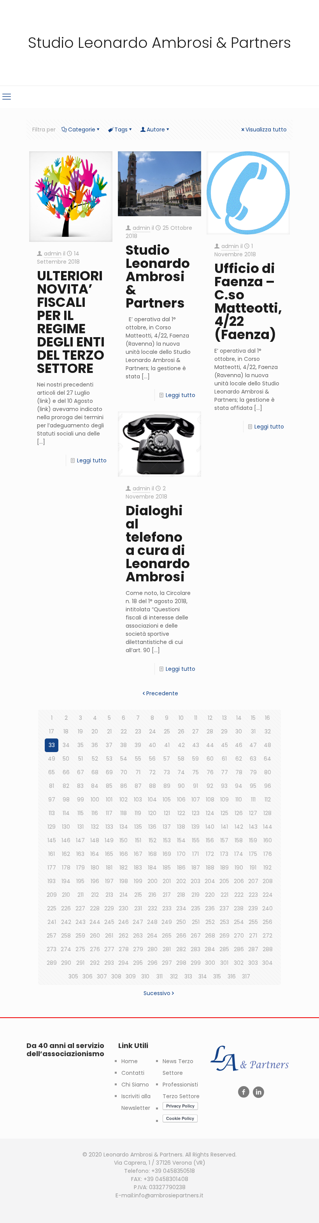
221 (224, 895)
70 (123, 772)
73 (166, 772)
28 (210, 731)
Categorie (81, 129)
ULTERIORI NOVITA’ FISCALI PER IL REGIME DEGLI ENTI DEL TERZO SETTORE (71, 322)
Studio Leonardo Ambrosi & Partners (159, 42)
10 (181, 718)
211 (80, 895)
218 (181, 895)
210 (66, 895)
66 (66, 772)
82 (66, 786)
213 (109, 895)
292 (95, 963)
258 (66, 936)
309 (131, 976)
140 (209, 827)
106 (181, 799)
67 (80, 772)
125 (224, 813)
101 (109, 799)
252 (210, 922)
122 (181, 813)
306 (87, 976)
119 (138, 813)
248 (152, 922)
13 (224, 718)
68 (94, 772)
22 (124, 731)
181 (109, 867)
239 (253, 908)
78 (238, 772)
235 (195, 908)
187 (195, 867)
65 (51, 772)
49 (51, 759)
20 (94, 731)
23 (138, 731)
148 (94, 840)
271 (253, 936)
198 (123, 881)
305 (73, 976)
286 (239, 949)
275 (80, 949)
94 (238, 786)
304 (267, 963)
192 (267, 867)
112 (268, 799)
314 (202, 976)
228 (95, 908)
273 (51, 949)
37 (109, 745)
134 (123, 827)
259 (80, 936)
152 (152, 840)
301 (224, 963)
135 (138, 827)
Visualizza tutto (266, 129)
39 (138, 745)
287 (253, 949)
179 (80, 867)
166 (123, 854)
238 (239, 908)
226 (66, 908)
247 (138, 922)
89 (166, 786)
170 (181, 854)
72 (152, 772)
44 (210, 745)
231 (138, 908)
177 (51, 867)
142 (239, 827)
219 (195, 895)
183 (138, 867)
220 (210, 895)
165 (109, 854)
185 (167, 867)
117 (109, 813)
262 (123, 936)
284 (210, 949)
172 (210, 854)
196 (95, 881)
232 (152, 908)
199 (138, 881)
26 (181, 731)
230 (123, 908)
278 (124, 949)
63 (253, 759)
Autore (156, 129)
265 (167, 936)
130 (66, 827)
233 (167, 908)
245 (109, 922)
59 (195, 759)
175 (253, 854)
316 (232, 976)
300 (210, 963)
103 (138, 799)
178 (66, 867)
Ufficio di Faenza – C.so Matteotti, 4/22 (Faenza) (248, 301)
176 (267, 854)
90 (181, 786)
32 (268, 731)
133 (109, 827)
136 (152, 827)
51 (80, 759)
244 (94, 922)
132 (95, 827)
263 (138, 936)
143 (253, 827)
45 (224, 745)
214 (123, 895)
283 (195, 949)
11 (195, 718)
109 (224, 799)
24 (152, 731)
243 (80, 922)
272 (267, 936)
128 (267, 813)
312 (174, 976)
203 (195, 881)
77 (224, 772)
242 (66, 922)
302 (239, 963)
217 (167, 895)
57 (166, 759)
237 (224, 908)
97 (51, 799)
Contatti (132, 1073)
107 (195, 799)
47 (253, 745)
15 (253, 718)
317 (246, 976)
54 (123, 759)
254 (239, 922)
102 (123, 799)
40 (152, 745)
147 (80, 840)
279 (138, 949)
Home (129, 1061)
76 (210, 772)
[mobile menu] (6, 96)
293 (109, 963)
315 (217, 976)
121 (167, 813)
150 (123, 840)
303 (253, 963)
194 (65, 881)
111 (253, 799)
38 (123, 745)
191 (253, 867)
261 (109, 936)
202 (181, 881)
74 (181, 772)
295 (138, 963)
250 (181, 922)
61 (224, 759)
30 (238, 731)
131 (80, 827)
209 (52, 895)
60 (210, 759)
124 (210, 813)
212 (95, 895)
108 (210, 799)
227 (80, 908)
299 (196, 963)
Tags (121, 129)
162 (66, 854)
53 (109, 759)
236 (210, 908)
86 (123, 786)
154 (181, 840)
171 (195, 854)
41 (167, 745)
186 (181, 867)
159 (253, 840)
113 (52, 813)
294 (123, 963)
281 (167, 949)
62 (238, 759)
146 (65, 840)
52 (95, 759)
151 (138, 840)
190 (239, 867)
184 (152, 867)
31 (253, 731)
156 (210, 840)
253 (224, 922)
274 (66, 949)
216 (152, 895)
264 (152, 936)
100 (95, 799)
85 (109, 786)
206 (239, 881)
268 (210, 936)
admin (52, 253)
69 (109, 772)
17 (51, 731)
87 (138, 786)
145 (51, 840)
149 (109, 840)
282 (181, 949)
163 (80, 854)
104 (152, 799)
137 (167, 827)
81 (51, 786)
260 (95, 936)
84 (94, 786)
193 (51, 881)
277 (109, 949)
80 (267, 772)
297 (167, 963)
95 (253, 786)
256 (267, 922)
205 (224, 881)
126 (239, 813)
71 (137, 772)
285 (224, 949)
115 (80, 813)
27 (195, 731)
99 (80, 799)
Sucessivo (157, 993)
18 (65, 731)
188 (210, 867)
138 (181, 827)
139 (195, 827)
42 (181, 745)
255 (253, 922)
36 (94, 745)
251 (196, 922)
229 (109, 908)
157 (224, 840)
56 (152, 759)
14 (239, 718)
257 (51, 936)
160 (267, 840)
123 (196, 813)
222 (239, 895)
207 (253, 881)
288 (268, 949)
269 (224, 936)
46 (238, 745)
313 (188, 976)
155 (196, 840)
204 (210, 881)
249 (166, 922)
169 (167, 854)
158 (239, 840)
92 (210, 786)
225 (51, 908)
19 (80, 731)
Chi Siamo (135, 1084)
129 (51, 827)
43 (195, 745)
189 (224, 867)
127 (253, 813)
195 (80, 881)
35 (80, 745)
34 (66, 745)
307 (102, 976)
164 (94, 854)
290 (66, 963)
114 (66, 813)
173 (224, 854)
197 (109, 881)
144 (267, 827)
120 (152, 813)
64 (267, 759)
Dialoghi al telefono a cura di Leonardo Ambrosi (158, 543)
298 (181, 963)
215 (138, 895)
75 (195, 772)
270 (239, 936)
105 (167, 799)
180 (95, 867)
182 (123, 867)
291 (80, 963)
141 (224, 827)
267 (196, 936)
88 (152, 786)
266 (181, 936)
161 (51, 854)
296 (152, 963)
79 (253, 772)
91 (195, 786)
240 (267, 908)
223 (253, 895)
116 (94, 813)
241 (51, 922)
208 (268, 881)
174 (238, 854)
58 (181, 759)
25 (167, 731)
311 (159, 976)
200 (152, 881)
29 (224, 731)
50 (66, 759)
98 (66, 799)
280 (152, 949)
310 (145, 976)
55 (138, 759)
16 (267, 718)
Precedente (162, 693)
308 (116, 976)
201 (167, 881)
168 (152, 854)
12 (210, 718)
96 (267, 786)
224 (268, 895)
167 (138, 854)
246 (123, 922)
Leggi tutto (92, 460)
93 (224, 786)
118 (123, 813)
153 (167, 840)
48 (267, 745)
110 (238, 799)
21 (109, 731)
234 (181, 908)
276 (95, 949)
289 (52, 963)
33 (52, 745)
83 (80, 786)
